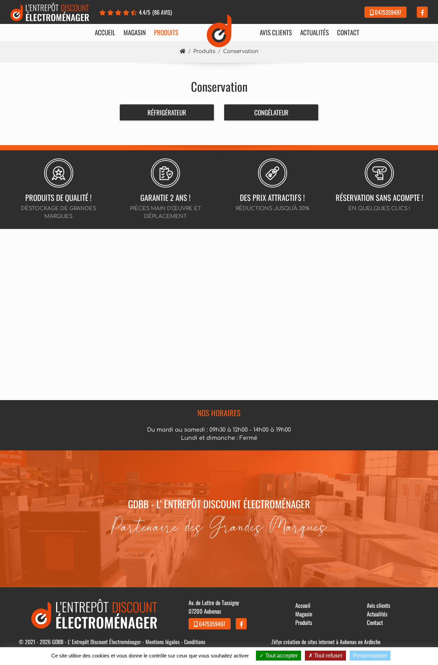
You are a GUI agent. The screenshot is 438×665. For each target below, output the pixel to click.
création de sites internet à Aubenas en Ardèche (332, 642)
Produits (166, 32)
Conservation (240, 51)
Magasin (135, 32)
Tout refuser (328, 655)
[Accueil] (182, 51)
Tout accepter (281, 655)
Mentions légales (162, 642)
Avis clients (276, 32)
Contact (348, 32)
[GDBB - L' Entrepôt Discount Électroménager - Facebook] (422, 12)
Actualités (314, 32)
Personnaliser (370, 655)
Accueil (105, 32)
